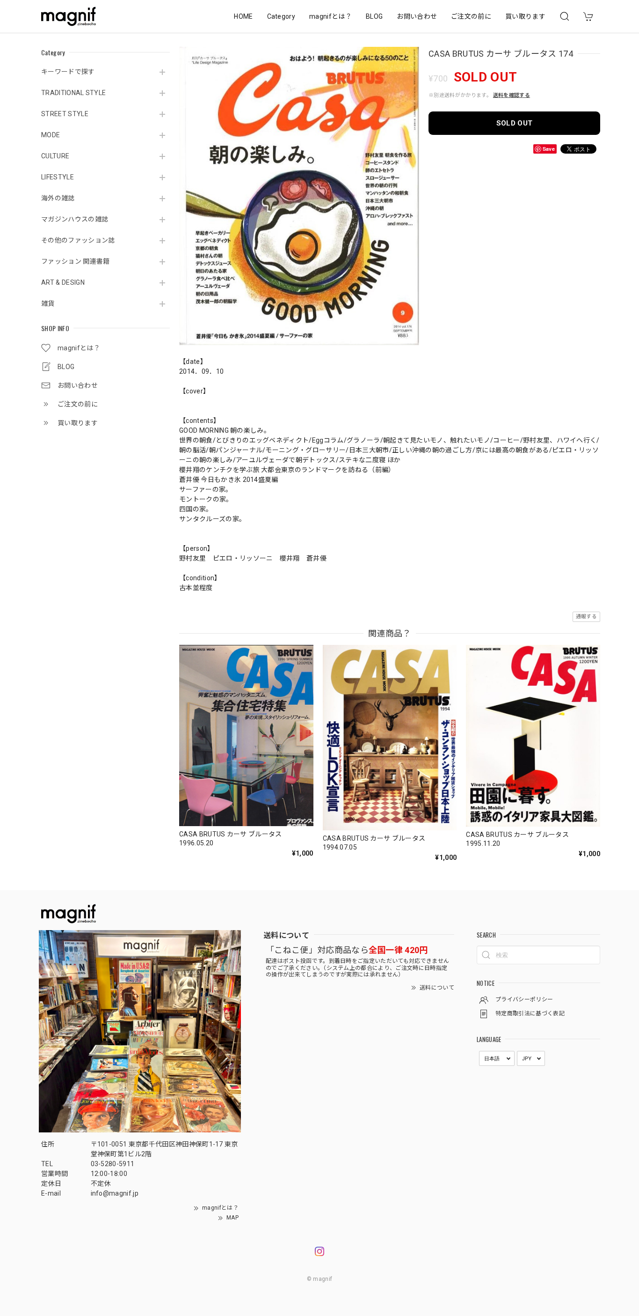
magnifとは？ (330, 16)
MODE (50, 135)
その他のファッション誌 (78, 240)
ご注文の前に (471, 16)
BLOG (374, 16)
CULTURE (55, 156)
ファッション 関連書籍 (75, 261)
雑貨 (48, 303)
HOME (243, 16)
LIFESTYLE (57, 177)
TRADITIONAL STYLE (73, 92)
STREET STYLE (64, 114)
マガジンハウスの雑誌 (74, 219)
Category (281, 16)
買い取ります (525, 16)
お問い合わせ (417, 16)
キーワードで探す (68, 71)
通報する (586, 617)
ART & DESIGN (63, 282)
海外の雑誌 (58, 198)
